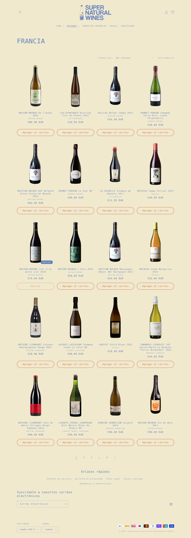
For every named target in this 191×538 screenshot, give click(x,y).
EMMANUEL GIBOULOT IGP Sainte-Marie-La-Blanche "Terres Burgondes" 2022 (155, 347)
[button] (20, 12)
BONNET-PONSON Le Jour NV (75, 191)
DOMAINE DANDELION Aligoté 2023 (115, 424)
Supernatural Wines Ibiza (140, 531)
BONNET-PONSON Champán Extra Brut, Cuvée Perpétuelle (155, 115)
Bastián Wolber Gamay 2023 (115, 113)
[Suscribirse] (65, 504)
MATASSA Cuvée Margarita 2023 (155, 270)
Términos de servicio (58, 479)
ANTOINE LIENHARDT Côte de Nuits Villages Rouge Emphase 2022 (35, 425)
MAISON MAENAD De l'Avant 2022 (35, 114)
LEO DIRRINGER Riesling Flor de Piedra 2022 (75, 114)
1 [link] (76, 457)
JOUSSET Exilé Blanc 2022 (115, 344)
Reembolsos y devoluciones (95, 483)
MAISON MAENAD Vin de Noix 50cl (155, 424)
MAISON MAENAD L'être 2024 (75, 269)
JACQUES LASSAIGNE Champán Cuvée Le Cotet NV (75, 346)
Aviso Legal (113, 479)
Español (49, 529)
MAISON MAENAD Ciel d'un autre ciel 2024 (35, 270)
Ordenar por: (105, 58)
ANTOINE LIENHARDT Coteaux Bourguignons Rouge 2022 (35, 346)
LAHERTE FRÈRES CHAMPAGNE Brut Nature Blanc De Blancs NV (75, 425)
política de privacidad (89, 479)
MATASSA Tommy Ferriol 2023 (155, 191)
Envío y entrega (133, 479)
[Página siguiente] (115, 457)
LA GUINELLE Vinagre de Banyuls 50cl (115, 192)
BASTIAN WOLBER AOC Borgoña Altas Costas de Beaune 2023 (35, 194)
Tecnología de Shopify (163, 531)
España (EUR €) (27, 529)
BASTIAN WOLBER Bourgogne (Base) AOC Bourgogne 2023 (115, 270)
